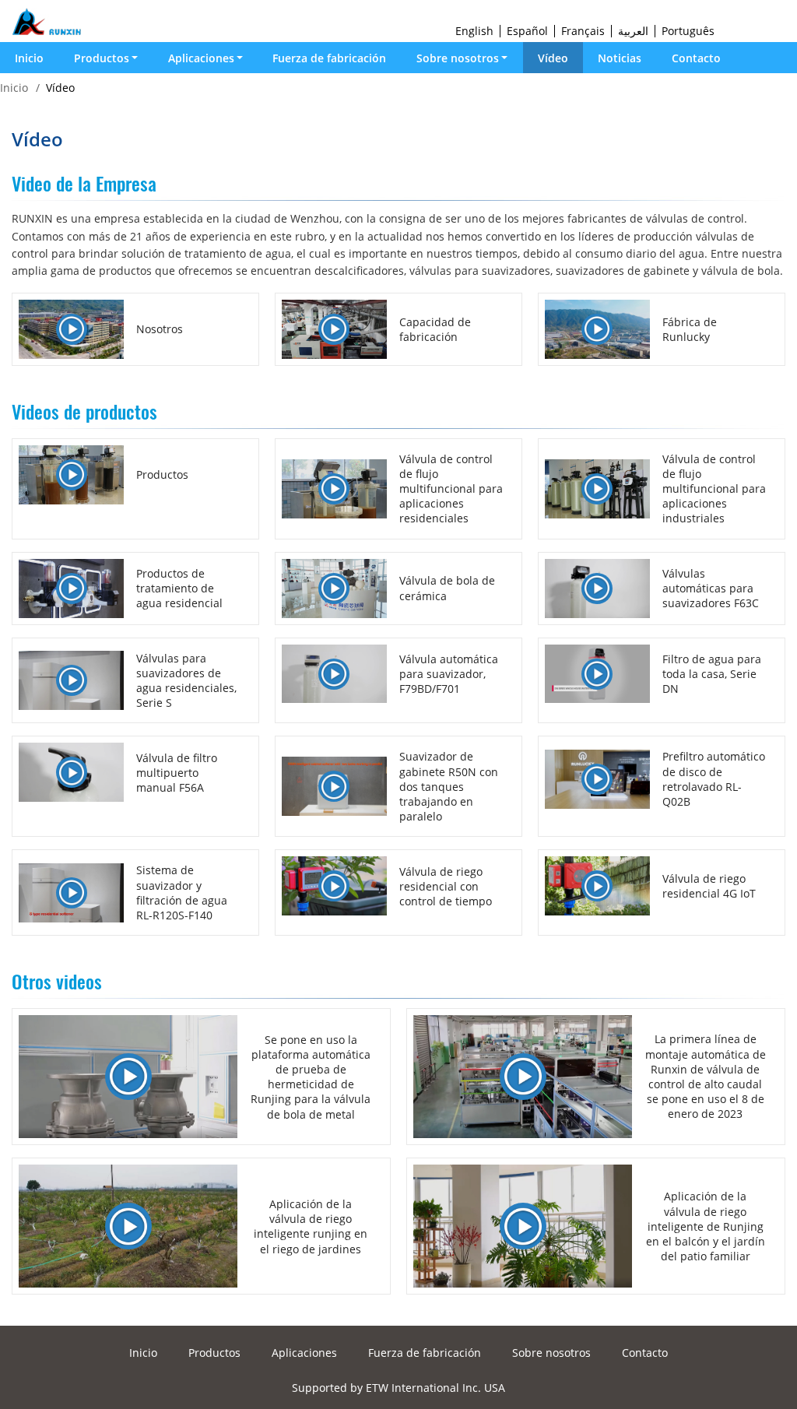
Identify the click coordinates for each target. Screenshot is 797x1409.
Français (583, 31)
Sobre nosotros (551, 1352)
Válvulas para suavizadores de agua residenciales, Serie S (186, 681)
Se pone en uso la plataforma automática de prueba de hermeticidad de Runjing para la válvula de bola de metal (310, 1077)
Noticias (619, 58)
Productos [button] (101, 58)
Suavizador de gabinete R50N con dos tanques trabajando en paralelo (448, 786)
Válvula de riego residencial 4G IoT (709, 886)
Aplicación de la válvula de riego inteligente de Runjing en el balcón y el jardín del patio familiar (705, 1226)
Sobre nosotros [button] (457, 58)
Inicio (29, 58)
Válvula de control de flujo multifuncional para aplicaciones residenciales (451, 489)
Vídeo (553, 58)
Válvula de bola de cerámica (447, 588)
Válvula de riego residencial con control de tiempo (445, 886)
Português (688, 31)
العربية (633, 31)
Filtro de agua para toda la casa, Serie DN (711, 674)
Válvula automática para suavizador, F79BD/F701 (448, 674)
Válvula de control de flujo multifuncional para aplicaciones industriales (714, 489)
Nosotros (159, 329)
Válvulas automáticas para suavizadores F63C (710, 588)
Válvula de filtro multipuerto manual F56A (176, 772)
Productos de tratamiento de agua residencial (179, 588)
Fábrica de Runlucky (689, 329)
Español (527, 31)
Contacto (696, 58)
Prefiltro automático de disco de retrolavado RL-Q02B (713, 779)
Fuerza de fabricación (329, 58)
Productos (162, 474)
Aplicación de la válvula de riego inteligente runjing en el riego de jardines (310, 1226)
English (474, 31)
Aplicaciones (304, 1352)
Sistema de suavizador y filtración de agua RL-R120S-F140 (181, 892)
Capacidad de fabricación (435, 329)
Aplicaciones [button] (201, 58)
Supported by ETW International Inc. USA (398, 1387)
